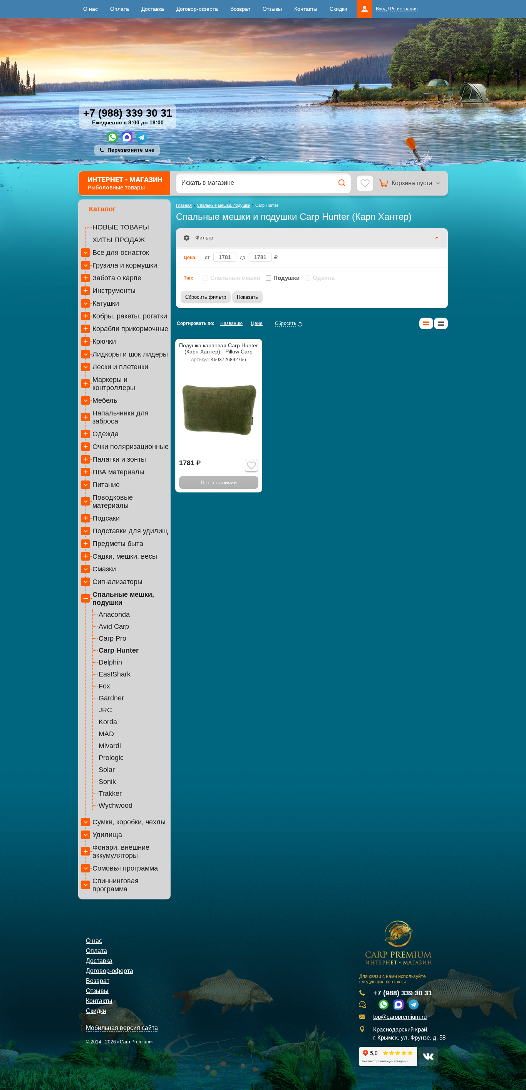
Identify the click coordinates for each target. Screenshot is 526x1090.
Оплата (119, 9)
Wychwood (115, 805)
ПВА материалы (118, 472)
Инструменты (114, 291)
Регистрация (404, 9)
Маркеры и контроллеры (113, 384)
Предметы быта (117, 544)
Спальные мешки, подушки (123, 598)
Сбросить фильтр (205, 297)
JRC (105, 710)
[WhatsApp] (112, 137)
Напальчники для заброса (120, 417)
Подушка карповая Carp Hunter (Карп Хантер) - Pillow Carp (218, 348)
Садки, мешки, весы (124, 556)
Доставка (152, 9)
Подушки (286, 278)
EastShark (115, 674)
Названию (231, 323)
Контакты (305, 9)
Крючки (104, 341)
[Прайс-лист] (441, 323)
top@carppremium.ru (400, 1017)
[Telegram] (141, 137)
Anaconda (114, 614)
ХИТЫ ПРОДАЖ (118, 240)
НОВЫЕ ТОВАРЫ (120, 227)
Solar (107, 770)
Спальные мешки (235, 278)
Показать (247, 297)
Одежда (105, 434)
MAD (106, 734)
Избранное (365, 184)
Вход (381, 9)
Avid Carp (114, 626)
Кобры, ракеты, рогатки (129, 316)
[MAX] (126, 137)
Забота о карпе (116, 278)
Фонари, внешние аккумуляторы (120, 851)
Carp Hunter (119, 650)
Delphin (110, 662)
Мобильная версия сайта (122, 1028)
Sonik (107, 781)
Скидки (338, 9)
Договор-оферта (197, 9)
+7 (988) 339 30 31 (127, 113)
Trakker (110, 793)
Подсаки (106, 518)
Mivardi (110, 746)
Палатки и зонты (119, 459)
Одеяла (324, 278)
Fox (104, 686)
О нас (90, 9)
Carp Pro (112, 638)
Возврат (240, 9)
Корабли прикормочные (130, 329)
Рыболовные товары (125, 183)
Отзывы (272, 9)
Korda (108, 722)
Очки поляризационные (130, 446)
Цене (257, 323)
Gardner (111, 698)
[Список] (426, 323)
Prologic (111, 758)
